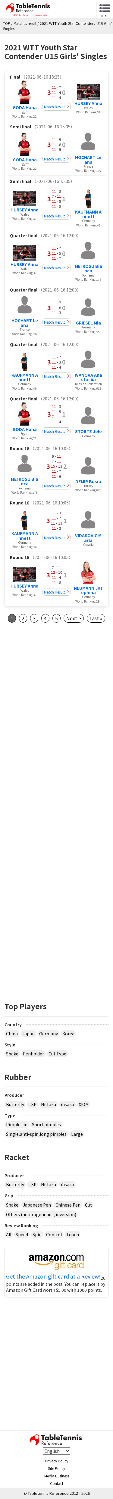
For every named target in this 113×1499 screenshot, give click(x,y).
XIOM (84, 1104)
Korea (68, 1034)
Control (54, 1234)
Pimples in (16, 1124)
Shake (12, 1054)
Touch (72, 1234)
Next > (73, 618)
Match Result (54, 106)
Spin (37, 1234)
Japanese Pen (37, 1205)
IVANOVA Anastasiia (88, 377)
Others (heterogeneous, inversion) (41, 1214)
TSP (32, 1104)
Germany (48, 1034)
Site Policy (56, 1468)
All (8, 1234)
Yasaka (67, 1104)
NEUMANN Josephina (88, 590)
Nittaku (48, 1104)
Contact (56, 1483)
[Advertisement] (56, 697)
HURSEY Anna (88, 103)
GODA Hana (25, 107)
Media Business (56, 1475)
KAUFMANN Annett (88, 214)
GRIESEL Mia (88, 323)
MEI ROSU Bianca (88, 268)
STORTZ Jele (88, 431)
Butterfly (15, 1104)
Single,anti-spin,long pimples (36, 1134)
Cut (88, 1205)
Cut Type (57, 1054)
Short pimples (46, 1124)
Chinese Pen (67, 1205)
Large (77, 1134)
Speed (22, 1234)
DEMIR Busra (88, 481)
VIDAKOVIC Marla (88, 537)
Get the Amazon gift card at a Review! (53, 1276)
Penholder (33, 1054)
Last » (95, 618)
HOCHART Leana (88, 159)
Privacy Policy (56, 1460)
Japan (28, 1034)
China (12, 1034)
